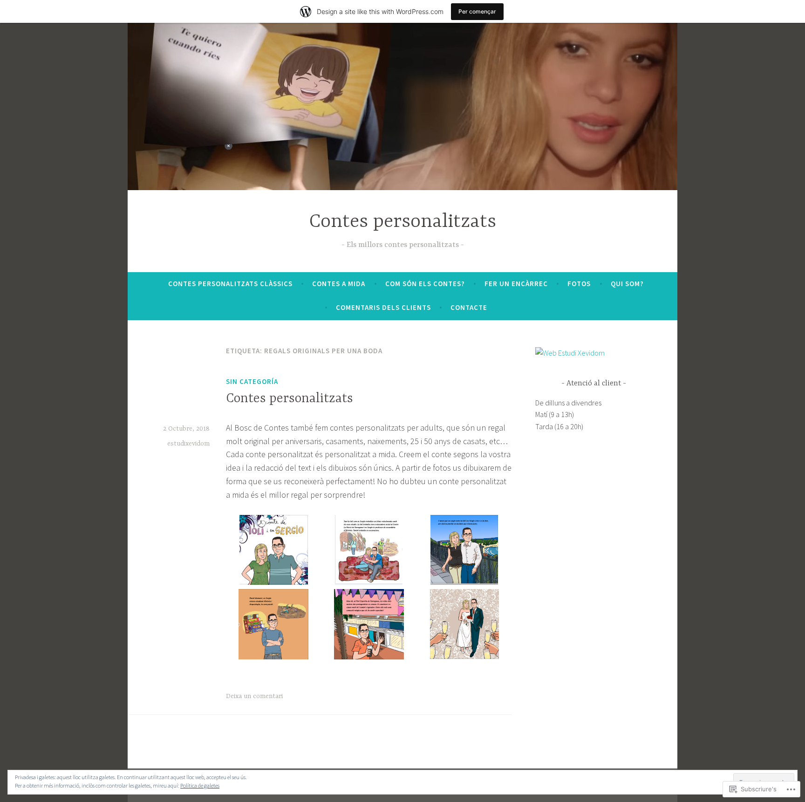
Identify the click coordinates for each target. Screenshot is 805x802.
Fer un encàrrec (516, 283)
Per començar (477, 11)
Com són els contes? (425, 283)
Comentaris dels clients (383, 307)
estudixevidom (188, 443)
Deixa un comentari (254, 696)
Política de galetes (199, 785)
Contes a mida (338, 283)
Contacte (468, 307)
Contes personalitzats (402, 222)
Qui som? (627, 283)
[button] (273, 552)
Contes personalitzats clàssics (230, 283)
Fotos (579, 283)
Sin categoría (252, 381)
